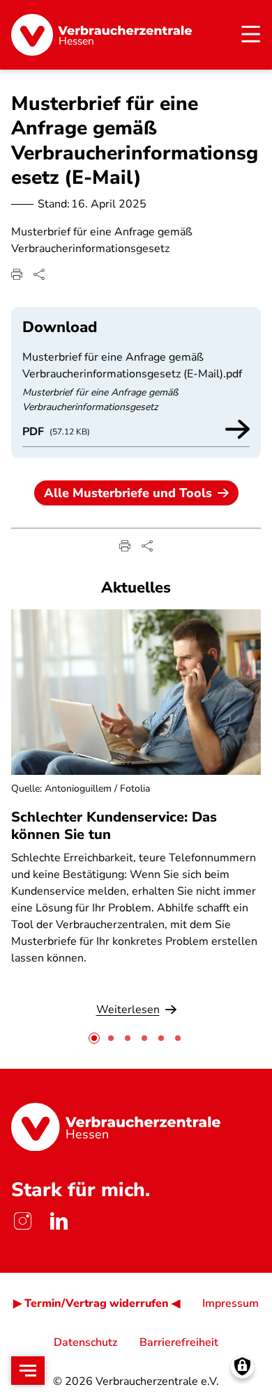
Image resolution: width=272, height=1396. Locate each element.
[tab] (94, 1038)
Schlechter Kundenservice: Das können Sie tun (114, 826)
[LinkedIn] (58, 1221)
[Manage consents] (242, 1366)
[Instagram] (22, 1221)
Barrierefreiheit (178, 1342)
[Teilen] (39, 274)
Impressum (230, 1303)
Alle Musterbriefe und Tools (128, 493)
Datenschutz (85, 1342)
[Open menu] (28, 1370)
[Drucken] (16, 274)
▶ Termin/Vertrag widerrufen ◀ (96, 1303)
